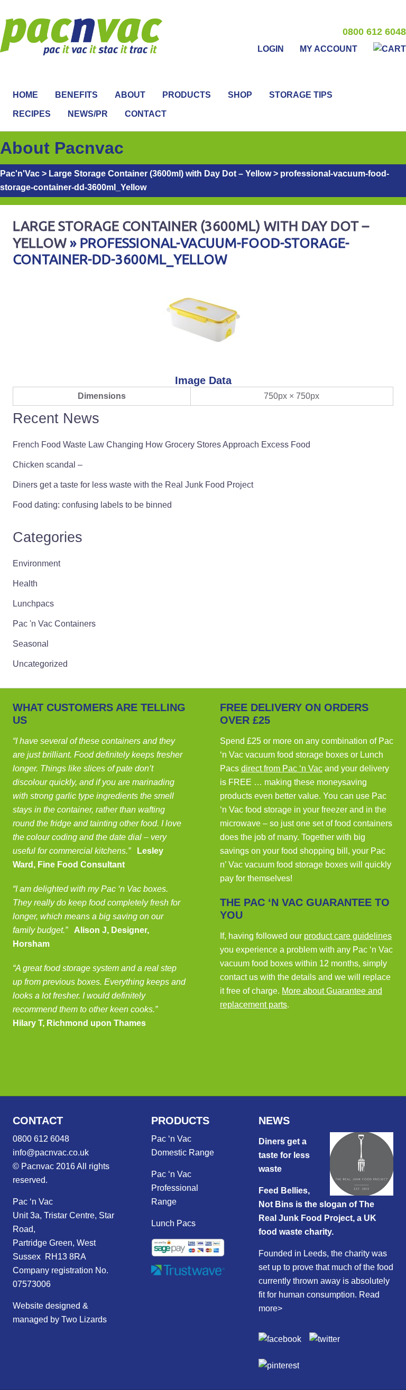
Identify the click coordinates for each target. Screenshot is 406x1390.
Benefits (76, 94)
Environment (36, 563)
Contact (146, 113)
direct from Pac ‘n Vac (281, 768)
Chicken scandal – (47, 464)
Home (25, 94)
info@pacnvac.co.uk (51, 1152)
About (130, 94)
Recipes (32, 113)
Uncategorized (40, 663)
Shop (240, 94)
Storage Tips (301, 94)
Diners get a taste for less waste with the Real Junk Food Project (133, 484)
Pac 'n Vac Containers (54, 623)
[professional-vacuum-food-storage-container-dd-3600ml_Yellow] (203, 356)
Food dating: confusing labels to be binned (92, 504)
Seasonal (31, 643)
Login (270, 48)
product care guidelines (348, 935)
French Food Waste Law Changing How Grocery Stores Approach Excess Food (161, 444)
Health (25, 583)
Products (186, 94)
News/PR (88, 113)
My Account (328, 48)
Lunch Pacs (173, 1223)
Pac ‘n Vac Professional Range (174, 1188)
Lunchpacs (33, 603)
